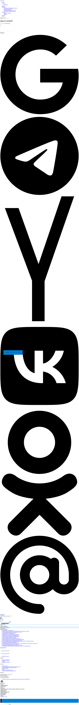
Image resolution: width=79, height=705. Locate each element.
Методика (3, 7)
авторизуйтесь (2, 614)
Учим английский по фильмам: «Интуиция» (9, 637)
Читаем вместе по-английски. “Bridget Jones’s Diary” (10, 635)
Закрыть (2, 682)
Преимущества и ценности (8, 8)
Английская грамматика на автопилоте (8, 633)
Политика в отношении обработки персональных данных (11, 666)
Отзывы (3, 15)
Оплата (5, 14)
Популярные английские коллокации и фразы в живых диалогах (12, 645)
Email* (10, 621)
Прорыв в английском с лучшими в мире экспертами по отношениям (13, 639)
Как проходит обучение (7, 9)
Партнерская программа (6, 662)
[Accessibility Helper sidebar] (1, 681)
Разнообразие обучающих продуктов (9, 11)
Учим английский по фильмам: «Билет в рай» (9, 632)
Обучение (3, 12)
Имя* (10, 622)
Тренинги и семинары (5, 660)
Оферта (3, 669)
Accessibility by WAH (3, 696)
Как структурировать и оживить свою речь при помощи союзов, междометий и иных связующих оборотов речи (19, 643)
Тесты (3, 16)
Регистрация (6, 4)
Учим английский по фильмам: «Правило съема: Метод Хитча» (12, 640)
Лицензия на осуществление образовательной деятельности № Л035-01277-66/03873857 (16, 679)
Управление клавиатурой (4, 685)
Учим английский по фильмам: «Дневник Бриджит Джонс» (11, 638)
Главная (3, 2)
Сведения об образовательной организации (9, 670)
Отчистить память (3, 694)
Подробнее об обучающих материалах (10, 10)
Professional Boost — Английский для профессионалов (10, 634)
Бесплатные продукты (5, 659)
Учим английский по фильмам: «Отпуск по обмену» (10, 644)
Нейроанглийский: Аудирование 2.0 (8, 630)
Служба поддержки (5, 668)
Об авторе (3, 6)
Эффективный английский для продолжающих (9, 642)
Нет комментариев (7, 23)
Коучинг (5, 13)
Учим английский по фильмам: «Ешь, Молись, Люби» (10, 641)
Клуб (3, 3)
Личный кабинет (4, 665)
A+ (2, 684)
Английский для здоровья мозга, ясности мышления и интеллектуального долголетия (15, 631)
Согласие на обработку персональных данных (9, 667)
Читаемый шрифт (3, 686)
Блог (3, 5)
